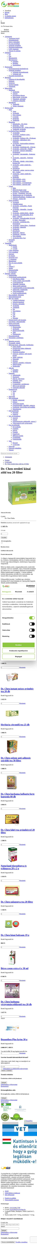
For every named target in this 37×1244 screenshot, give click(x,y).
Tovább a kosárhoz (21, 1242)
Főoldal (7, 460)
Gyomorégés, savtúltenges (21, 384)
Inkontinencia (17, 409)
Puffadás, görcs (17, 380)
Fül (14, 395)
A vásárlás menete (10, 16)
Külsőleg (15, 61)
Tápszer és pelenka (15, 51)
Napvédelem (17, 311)
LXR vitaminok (14, 49)
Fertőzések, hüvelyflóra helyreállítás (24, 407)
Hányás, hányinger (18, 379)
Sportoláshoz (17, 65)
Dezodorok (16, 168)
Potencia (15, 414)
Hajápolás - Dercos (19, 232)
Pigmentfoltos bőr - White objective (24, 127)
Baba (14, 188)
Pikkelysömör (17, 364)
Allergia (11, 368)
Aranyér (15, 418)
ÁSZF (7, 1191)
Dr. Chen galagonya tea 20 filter (17, 902)
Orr (14, 393)
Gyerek (15, 248)
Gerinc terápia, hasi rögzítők (21, 281)
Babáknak (12, 90)
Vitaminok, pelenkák (19, 99)
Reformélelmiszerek (15, 297)
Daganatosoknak (14, 336)
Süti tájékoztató (9, 1195)
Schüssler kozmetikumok (20, 72)
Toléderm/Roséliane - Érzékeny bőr (24, 197)
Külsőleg (15, 370)
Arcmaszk (16, 202)
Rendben (18, 645)
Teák (14, 332)
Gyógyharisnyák (18, 282)
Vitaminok (12, 86)
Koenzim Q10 (13, 257)
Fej (10, 54)
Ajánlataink (8, 36)
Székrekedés (16, 375)
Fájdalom (8, 52)
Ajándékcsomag (18, 204)
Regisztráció (4, 1086)
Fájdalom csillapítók (19, 101)
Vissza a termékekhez (8, 1242)
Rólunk (7, 12)
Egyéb (7, 339)
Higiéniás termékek (19, 352)
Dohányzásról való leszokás (17, 320)
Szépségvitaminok (18, 302)
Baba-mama (8, 88)
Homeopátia (8, 67)
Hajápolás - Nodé (18, 126)
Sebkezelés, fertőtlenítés (20, 289)
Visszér (15, 420)
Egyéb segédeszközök (19, 293)
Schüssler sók (17, 74)
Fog (10, 56)
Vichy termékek (14, 200)
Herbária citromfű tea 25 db (15, 724)
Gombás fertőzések (19, 300)
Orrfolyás (12, 83)
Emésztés (12, 373)
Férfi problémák (14, 411)
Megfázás (8, 77)
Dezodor (15, 318)
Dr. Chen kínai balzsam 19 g (15, 935)
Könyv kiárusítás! (14, 42)
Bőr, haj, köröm (13, 298)
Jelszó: (3, 1226)
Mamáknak (12, 102)
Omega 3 (11, 266)
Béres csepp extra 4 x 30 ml (14, 968)
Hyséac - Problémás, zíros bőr (22, 193)
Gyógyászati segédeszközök (17, 277)
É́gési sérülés (17, 346)
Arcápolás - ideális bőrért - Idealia (23, 213)
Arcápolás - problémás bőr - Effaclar (24, 147)
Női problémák (13, 398)
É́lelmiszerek (17, 334)
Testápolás (16, 92)
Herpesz (15, 361)
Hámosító (16, 359)
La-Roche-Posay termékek (17, 131)
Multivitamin (13, 245)
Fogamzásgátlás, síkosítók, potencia (24, 405)
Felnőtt (15, 247)
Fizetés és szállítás (10, 1198)
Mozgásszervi (13, 60)
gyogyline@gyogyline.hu (18, 1209)
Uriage (11, 186)
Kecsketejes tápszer (19, 95)
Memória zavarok (14, 341)
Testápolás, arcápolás (19, 129)
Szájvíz (15, 430)
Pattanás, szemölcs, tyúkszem (22, 362)
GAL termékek (13, 252)
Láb (14, 314)
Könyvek (12, 446)
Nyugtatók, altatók (14, 343)
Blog (6, 14)
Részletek (22, 667)
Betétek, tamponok (18, 400)
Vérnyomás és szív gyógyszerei (22, 423)
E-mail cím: (4, 1222)
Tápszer (15, 93)
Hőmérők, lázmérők (19, 284)
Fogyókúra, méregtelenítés (17, 322)
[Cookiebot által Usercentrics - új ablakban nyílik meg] (26, 586)
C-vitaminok (12, 259)
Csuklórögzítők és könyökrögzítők (23, 288)
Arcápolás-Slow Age (19, 238)
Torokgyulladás (13, 85)
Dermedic (12, 240)
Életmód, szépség (10, 273)
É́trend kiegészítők (18, 330)
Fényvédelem (17, 115)
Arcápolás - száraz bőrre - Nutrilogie (24, 225)
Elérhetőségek (9, 18)
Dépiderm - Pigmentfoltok (21, 191)
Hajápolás (16, 118)
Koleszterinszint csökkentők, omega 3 (24, 421)
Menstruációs (13, 58)
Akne (14, 111)
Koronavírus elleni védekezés (22, 348)
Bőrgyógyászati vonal (19, 190)
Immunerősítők (13, 270)
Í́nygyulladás (17, 427)
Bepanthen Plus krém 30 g (14, 1039)
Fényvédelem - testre (19, 181)
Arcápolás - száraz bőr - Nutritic (23, 149)
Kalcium (11, 254)
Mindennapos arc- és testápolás (22, 195)
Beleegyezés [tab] (6, 592)
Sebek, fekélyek (18, 357)
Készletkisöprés (13, 40)
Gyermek (15, 117)
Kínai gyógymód (14, 323)
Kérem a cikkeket (7, 1070)
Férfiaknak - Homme (19, 234)
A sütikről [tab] (30, 592)
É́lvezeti (15, 443)
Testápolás (16, 120)
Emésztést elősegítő (19, 387)
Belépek (4, 1082)
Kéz (14, 313)
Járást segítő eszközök (19, 286)
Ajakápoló (16, 307)
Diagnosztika (13, 275)
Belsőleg (15, 63)
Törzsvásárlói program (12, 1200)
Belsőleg (15, 371)
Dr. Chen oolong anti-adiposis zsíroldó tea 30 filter (16, 759)
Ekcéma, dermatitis (18, 304)
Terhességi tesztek (18, 403)
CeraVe (11, 241)
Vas (10, 264)
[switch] (32, 624)
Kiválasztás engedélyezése (18, 651)
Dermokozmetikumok (15, 47)
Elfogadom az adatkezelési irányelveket (15, 1068)
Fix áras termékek (14, 44)
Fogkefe (15, 432)
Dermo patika (9, 108)
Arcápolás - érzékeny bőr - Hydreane (24, 138)
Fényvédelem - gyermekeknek (22, 183)
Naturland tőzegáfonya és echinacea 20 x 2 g (14, 867)
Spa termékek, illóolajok (16, 295)
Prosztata (15, 412)
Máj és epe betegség (19, 386)
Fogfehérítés (16, 437)
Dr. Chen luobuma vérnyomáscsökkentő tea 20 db (16, 1003)
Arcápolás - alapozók (19, 227)
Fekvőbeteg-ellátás (18, 279)
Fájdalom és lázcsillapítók (17, 79)
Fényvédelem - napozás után (21, 184)
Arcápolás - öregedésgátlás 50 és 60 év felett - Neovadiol (24, 219)
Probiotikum (16, 382)
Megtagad (18, 656)
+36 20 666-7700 (14, 1208)
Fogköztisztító (17, 439)
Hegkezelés (16, 366)
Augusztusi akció (14, 38)
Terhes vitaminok (18, 106)
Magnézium (12, 261)
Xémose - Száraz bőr (19, 199)
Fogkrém (15, 428)
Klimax (15, 402)
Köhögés (11, 81)
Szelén (11, 268)
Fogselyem (16, 434)
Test (14, 316)
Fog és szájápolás (14, 425)
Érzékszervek (13, 389)
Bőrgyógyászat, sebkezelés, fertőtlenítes (21, 345)
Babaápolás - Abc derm (20, 124)
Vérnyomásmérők (18, 291)
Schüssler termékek (15, 45)
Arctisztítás (16, 133)
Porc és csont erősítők (15, 263)
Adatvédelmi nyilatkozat (12, 1193)
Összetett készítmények (16, 76)
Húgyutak (12, 396)
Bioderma (12, 122)
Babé (10, 109)
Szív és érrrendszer (14, 416)
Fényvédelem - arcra (19, 179)
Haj (14, 309)
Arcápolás (16, 113)
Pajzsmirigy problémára (16, 338)
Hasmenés (16, 377)
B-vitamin (12, 256)
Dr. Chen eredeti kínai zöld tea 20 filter (17, 464)
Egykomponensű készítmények (18, 68)
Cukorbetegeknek (14, 325)
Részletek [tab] (18, 592)
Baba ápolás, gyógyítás (20, 97)
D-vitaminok (13, 272)
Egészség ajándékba (15, 448)
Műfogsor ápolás (18, 436)
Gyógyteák (16, 444)
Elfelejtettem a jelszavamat (9, 1084)
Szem (14, 391)
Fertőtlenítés (16, 350)
